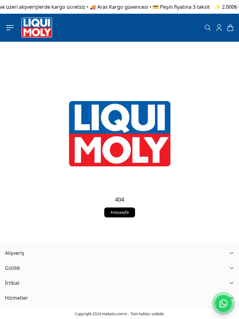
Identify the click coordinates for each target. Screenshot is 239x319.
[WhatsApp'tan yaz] (223, 303)
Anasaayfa (119, 212)
